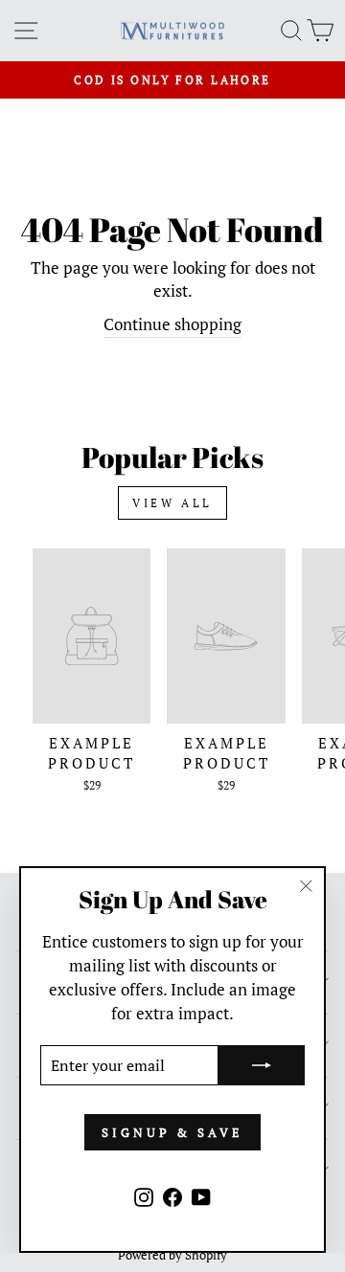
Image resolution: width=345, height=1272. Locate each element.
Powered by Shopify (172, 1255)
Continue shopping (173, 324)
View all (172, 503)
